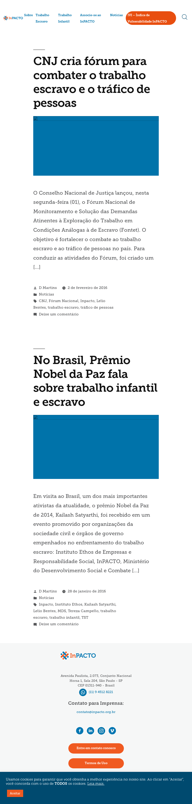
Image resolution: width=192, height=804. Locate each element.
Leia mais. (95, 784)
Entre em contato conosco (96, 748)
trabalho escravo (63, 307)
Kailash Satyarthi (99, 604)
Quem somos (35, 20)
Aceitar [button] (15, 793)
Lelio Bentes (44, 611)
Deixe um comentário (59, 314)
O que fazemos (36, 25)
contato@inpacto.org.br (96, 712)
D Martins (48, 287)
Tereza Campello (83, 611)
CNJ (43, 301)
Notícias (116, 15)
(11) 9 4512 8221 (100, 692)
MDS (62, 611)
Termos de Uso (96, 763)
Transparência (36, 32)
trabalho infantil (64, 617)
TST (84, 617)
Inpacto (87, 301)
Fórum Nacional (63, 301)
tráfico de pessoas (97, 307)
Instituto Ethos (68, 604)
